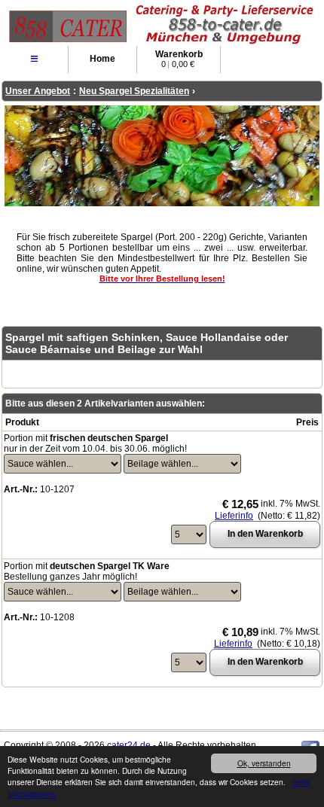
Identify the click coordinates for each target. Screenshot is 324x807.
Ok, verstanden (264, 763)
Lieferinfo (234, 515)
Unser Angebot (37, 91)
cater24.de (129, 745)
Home (102, 58)
